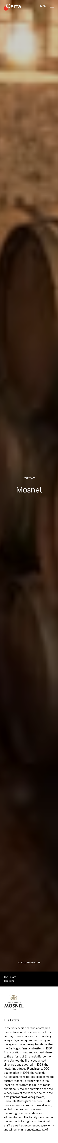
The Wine (9, 980)
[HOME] (12, 8)
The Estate (10, 977)
